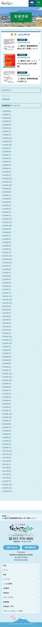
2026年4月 (7, 125)
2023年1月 (7, 252)
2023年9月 (7, 229)
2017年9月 (7, 458)
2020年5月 (7, 360)
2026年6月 (7, 118)
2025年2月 (7, 172)
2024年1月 (7, 215)
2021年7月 (7, 313)
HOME (4, 516)
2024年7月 (7, 195)
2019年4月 (7, 400)
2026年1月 (7, 135)
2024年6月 (7, 199)
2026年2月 (7, 131)
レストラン (7, 579)
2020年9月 (7, 347)
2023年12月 (7, 219)
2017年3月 (7, 478)
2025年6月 (7, 158)
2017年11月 (7, 454)
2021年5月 (7, 320)
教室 (4, 574)
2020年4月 (7, 363)
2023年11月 (7, 222)
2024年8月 (7, 192)
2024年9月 (7, 189)
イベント (6, 96)
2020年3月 (7, 367)
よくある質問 (7, 584)
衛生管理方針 (30, 547)
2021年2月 (7, 330)
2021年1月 (7, 333)
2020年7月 (7, 353)
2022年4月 (7, 283)
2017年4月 (7, 474)
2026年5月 (7, 121)
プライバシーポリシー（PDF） (13, 611)
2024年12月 (7, 178)
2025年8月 (7, 152)
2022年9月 (7, 266)
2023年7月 (7, 236)
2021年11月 (7, 300)
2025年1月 (7, 175)
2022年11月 (7, 259)
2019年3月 (7, 404)
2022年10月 (7, 263)
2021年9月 (7, 306)
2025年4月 (7, 165)
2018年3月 (7, 441)
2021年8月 (7, 310)
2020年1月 (7, 370)
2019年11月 (7, 377)
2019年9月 (7, 384)
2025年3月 (7, 168)
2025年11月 (7, 141)
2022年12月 (7, 256)
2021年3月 (7, 326)
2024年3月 (7, 209)
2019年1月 (7, 411)
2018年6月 (7, 431)
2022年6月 (7, 276)
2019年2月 (7, 407)
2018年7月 (7, 427)
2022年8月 (7, 269)
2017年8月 (7, 461)
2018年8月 (7, 424)
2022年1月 (7, 293)
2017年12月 (7, 451)
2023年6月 (7, 239)
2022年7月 (7, 273)
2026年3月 (7, 128)
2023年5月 (7, 242)
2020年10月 (7, 343)
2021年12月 (7, 296)
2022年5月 (7, 279)
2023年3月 (7, 246)
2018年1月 (7, 448)
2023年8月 (7, 232)
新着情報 (6, 99)
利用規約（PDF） (9, 606)
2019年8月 (7, 387)
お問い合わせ (11, 547)
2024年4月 (7, 205)
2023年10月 (7, 226)
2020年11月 (7, 340)
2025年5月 (7, 162)
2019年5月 (7, 397)
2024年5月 (7, 202)
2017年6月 (7, 468)
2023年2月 (7, 249)
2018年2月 (7, 444)
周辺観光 (6, 593)
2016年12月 (7, 485)
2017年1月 (7, 481)
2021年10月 (7, 303)
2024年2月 (7, 212)
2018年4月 (7, 437)
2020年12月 (7, 337)
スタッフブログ (8, 597)
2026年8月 (7, 111)
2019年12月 (7, 374)
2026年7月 (7, 115)
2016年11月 (7, 488)
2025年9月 (7, 148)
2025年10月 (7, 145)
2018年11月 (7, 417)
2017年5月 (7, 471)
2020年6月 (7, 357)
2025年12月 (7, 138)
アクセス (32, 4)
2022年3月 (7, 286)
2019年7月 (7, 390)
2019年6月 (7, 394)
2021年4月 (7, 323)
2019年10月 (7, 380)
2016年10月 (7, 491)
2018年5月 (7, 434)
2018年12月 (7, 414)
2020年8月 (7, 350)
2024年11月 (7, 182)
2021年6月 (7, 316)
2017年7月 (7, 464)
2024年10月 (7, 185)
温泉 (4, 565)
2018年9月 (7, 421)
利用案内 (6, 588)
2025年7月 (7, 155)
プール (5, 570)
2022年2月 (7, 289)
